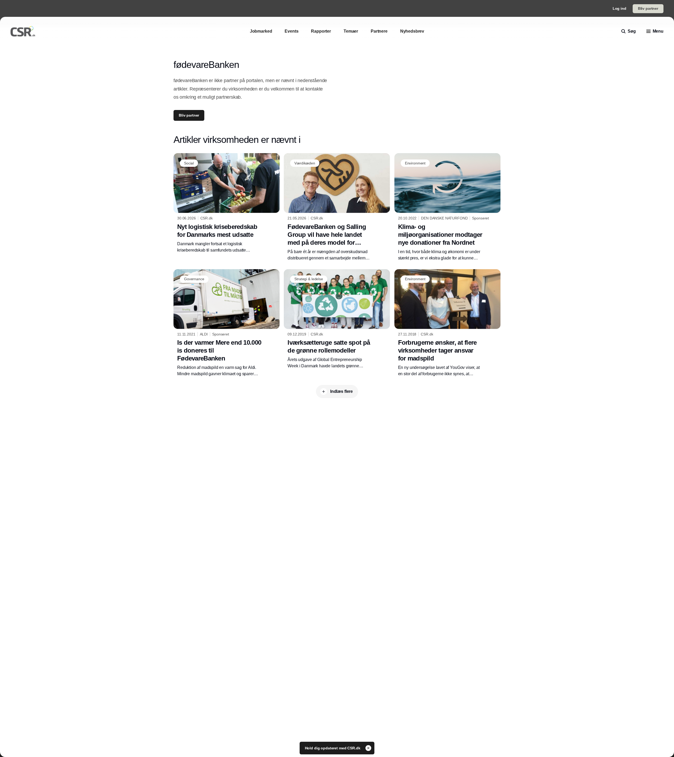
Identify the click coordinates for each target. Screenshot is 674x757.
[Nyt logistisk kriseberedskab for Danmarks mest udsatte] (227, 203)
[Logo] (23, 31)
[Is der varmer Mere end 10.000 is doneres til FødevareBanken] (227, 323)
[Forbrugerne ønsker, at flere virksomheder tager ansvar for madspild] (447, 323)
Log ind (619, 8)
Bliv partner (648, 8)
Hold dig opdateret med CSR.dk (333, 748)
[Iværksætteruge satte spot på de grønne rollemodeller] (337, 319)
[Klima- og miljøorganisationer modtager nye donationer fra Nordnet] (447, 207)
